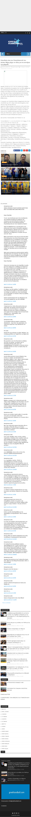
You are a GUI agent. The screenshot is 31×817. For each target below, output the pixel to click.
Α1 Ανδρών (22, 67)
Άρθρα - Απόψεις (5, 711)
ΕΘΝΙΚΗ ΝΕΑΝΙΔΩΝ (5, 743)
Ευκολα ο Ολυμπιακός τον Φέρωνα (16, 628)
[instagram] (27, 33)
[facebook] (25, 33)
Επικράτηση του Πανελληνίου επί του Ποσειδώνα (13, 178)
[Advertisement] (15, 15)
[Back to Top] (18, 813)
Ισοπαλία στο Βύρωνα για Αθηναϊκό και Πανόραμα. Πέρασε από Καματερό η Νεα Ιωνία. (17, 660)
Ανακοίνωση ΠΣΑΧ (5, 694)
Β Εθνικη (3, 726)
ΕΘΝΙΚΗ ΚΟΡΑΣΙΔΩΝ (6, 741)
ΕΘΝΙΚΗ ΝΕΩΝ (4, 746)
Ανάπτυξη (4, 723)
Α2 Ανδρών (4, 162)
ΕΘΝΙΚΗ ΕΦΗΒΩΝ (5, 738)
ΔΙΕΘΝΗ (3, 728)
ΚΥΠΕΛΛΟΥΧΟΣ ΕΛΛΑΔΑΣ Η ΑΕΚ (15, 682)
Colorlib (18, 815)
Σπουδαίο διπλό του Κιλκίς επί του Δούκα (17, 653)
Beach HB (4, 709)
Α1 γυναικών (4, 716)
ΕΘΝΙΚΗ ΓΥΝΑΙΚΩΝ (5, 736)
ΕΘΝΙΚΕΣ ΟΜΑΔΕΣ (5, 731)
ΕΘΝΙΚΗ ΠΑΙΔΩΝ (5, 748)
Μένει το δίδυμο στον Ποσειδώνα (10, 164)
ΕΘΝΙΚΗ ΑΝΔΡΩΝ (5, 733)
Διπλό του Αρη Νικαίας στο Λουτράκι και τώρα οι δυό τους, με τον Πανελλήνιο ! (16, 191)
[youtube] (29, 33)
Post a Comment (6, 602)
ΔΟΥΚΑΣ (27, 67)
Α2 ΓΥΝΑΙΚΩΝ (4, 721)
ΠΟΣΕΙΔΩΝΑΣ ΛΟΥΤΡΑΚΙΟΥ (6, 68)
